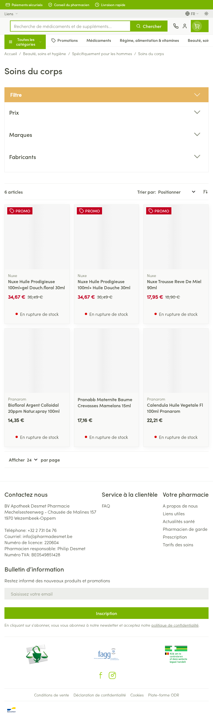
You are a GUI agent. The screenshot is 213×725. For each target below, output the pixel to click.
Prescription (175, 537)
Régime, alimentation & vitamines (35, 86)
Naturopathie (35, 128)
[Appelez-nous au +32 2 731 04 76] (176, 26)
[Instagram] (112, 675)
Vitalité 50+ (35, 114)
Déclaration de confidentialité (99, 695)
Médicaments (35, 172)
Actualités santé (179, 521)
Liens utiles (174, 513)
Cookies (137, 695)
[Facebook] (101, 675)
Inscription (106, 613)
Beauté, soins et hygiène (35, 68)
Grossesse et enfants (35, 101)
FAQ (106, 506)
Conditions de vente (51, 695)
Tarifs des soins (178, 544)
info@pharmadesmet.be (47, 536)
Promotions (15, 53)
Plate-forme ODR (163, 695)
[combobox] (70, 26)
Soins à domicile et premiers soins (35, 144)
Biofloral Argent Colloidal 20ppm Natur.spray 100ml (34, 408)
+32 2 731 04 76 (42, 530)
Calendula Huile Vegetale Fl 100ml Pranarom (175, 408)
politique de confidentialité (175, 625)
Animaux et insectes (35, 159)
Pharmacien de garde (185, 529)
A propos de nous (180, 506)
